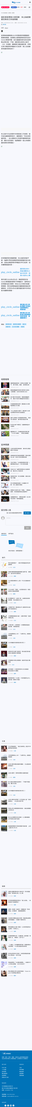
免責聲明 (4, 1075)
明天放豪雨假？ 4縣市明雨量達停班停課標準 (4, 565)
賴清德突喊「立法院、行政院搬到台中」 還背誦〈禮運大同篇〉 (4, 680)
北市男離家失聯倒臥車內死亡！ (4, 645)
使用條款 (4, 1071)
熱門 (22, 7)
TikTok (13, 1105)
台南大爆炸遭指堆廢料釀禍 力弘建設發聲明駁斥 (4, 766)
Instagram (8, 1105)
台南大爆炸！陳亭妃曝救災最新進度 (4, 775)
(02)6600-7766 (9, 1090)
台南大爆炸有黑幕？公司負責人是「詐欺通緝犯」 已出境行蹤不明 (4, 802)
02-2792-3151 (11, 1094)
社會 (14, 638)
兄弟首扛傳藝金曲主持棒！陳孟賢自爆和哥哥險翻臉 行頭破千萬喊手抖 (4, 920)
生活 (14, 567)
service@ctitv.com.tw (12, 1096)
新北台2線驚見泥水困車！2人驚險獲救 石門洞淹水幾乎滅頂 (4, 819)
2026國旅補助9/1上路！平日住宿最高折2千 (4, 583)
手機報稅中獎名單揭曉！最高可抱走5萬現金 (4, 662)
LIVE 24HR (6, 7)
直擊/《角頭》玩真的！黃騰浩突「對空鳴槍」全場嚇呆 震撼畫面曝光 (4, 911)
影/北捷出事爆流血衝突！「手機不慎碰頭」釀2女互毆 (4, 784)
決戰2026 (14, 7)
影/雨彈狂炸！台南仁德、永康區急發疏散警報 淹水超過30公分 (4, 601)
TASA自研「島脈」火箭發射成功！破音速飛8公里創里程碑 (4, 592)
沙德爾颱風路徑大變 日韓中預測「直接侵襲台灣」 (4, 618)
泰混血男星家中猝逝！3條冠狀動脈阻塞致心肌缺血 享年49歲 (4, 956)
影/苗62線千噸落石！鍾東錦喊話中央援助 (5, 426)
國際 (15, 673)
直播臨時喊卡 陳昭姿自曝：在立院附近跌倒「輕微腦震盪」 (5, 499)
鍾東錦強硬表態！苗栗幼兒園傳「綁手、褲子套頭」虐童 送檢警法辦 (5, 385)
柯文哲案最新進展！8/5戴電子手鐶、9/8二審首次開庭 (5, 485)
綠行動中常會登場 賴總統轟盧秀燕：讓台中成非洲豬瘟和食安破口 (5, 399)
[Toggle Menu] (29, 7)
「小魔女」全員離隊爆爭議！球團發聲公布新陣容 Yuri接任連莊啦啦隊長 (4, 947)
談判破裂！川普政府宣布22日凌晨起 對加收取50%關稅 (4, 671)
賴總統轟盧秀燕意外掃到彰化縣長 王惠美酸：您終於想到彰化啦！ (5, 392)
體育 (15, 975)
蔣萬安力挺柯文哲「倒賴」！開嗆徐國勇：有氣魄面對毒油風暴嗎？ (5, 492)
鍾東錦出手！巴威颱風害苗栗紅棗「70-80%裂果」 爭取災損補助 (5, 433)
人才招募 (4, 1069)
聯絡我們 (21, 1071)
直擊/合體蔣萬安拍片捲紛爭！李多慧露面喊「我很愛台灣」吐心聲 (4, 894)
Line (11, 1105)
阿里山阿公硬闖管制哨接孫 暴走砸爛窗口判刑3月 (4, 811)
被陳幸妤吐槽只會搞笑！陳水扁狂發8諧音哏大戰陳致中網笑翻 (4, 654)
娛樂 (15, 896)
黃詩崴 (4, 24)
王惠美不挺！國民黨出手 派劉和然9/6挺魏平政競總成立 (4, 609)
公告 (20, 1067)
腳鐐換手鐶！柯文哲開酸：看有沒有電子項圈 (5, 478)
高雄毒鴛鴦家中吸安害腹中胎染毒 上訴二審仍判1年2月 (4, 828)
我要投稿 (21, 1075)
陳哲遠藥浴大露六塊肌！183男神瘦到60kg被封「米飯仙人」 (4, 929)
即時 (18, 7)
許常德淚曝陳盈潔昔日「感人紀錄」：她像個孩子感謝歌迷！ (4, 903)
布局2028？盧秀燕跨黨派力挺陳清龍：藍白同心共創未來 (5, 471)
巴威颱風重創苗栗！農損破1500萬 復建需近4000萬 (5, 406)
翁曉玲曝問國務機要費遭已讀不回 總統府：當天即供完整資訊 (4, 574)
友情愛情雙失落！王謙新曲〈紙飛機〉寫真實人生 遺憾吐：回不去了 (4, 938)
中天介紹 (4, 1067)
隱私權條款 (4, 1073)
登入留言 (27, 513)
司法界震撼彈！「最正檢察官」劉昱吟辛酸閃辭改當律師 (4, 749)
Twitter (3, 1105)
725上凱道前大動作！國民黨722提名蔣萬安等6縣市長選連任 (5, 413)
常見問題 (21, 1069)
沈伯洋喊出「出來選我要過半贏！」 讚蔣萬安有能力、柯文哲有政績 (5, 464)
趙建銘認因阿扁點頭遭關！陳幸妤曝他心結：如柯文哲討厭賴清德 (5, 457)
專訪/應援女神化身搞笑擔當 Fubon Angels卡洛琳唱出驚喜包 (4, 973)
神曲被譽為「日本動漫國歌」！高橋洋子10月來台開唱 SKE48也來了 (4, 965)
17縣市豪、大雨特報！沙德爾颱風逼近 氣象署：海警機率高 (4, 627)
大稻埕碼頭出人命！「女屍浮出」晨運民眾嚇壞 (4, 636)
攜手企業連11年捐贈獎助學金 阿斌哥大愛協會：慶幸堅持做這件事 (5, 419)
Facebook (5, 1105)
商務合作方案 (5, 1077)
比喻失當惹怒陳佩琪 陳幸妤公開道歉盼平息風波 (5, 450)
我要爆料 (21, 1073)
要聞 (25, 7)
